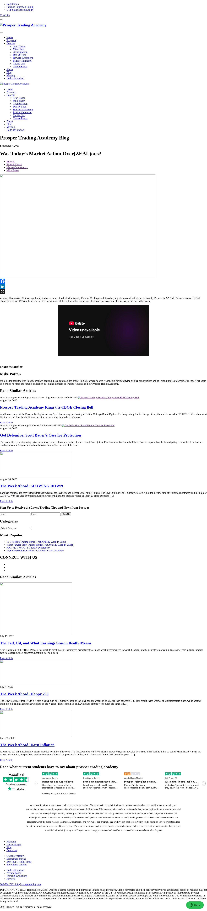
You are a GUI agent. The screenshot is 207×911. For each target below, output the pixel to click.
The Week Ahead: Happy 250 (24, 694)
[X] (103, 291)
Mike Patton (12, 170)
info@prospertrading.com (28, 884)
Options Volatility (15, 855)
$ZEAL (10, 161)
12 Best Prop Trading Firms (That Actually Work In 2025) (36, 541)
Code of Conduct (15, 78)
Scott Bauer (19, 46)
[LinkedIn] (103, 286)
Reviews (10, 878)
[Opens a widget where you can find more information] (195, 905)
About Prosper (13, 844)
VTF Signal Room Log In (19, 9)
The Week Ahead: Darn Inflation (27, 745)
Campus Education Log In (19, 6)
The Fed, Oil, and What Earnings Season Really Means (45, 643)
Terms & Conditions (16, 875)
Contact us (11, 850)
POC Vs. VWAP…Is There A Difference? (28, 547)
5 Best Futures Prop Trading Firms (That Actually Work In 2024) (39, 544)
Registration (12, 4)
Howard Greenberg (23, 57)
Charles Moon (20, 52)
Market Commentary (17, 167)
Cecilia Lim (19, 63)
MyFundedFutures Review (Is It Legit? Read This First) (35, 550)
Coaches (10, 43)
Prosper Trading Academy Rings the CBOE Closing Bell (46, 407)
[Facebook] (103, 281)
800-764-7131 (7, 884)
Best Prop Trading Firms (19, 861)
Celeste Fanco (20, 66)
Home (9, 37)
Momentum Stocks (16, 858)
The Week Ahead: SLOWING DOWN (31, 486)
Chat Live (5, 15)
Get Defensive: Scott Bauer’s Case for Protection (40, 435)
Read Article (6, 422)
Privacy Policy (13, 873)
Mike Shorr (19, 49)
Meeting (10, 75)
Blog (8, 72)
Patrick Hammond (22, 60)
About (9, 69)
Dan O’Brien (19, 54)
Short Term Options (16, 864)
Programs (11, 40)
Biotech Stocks (14, 164)
